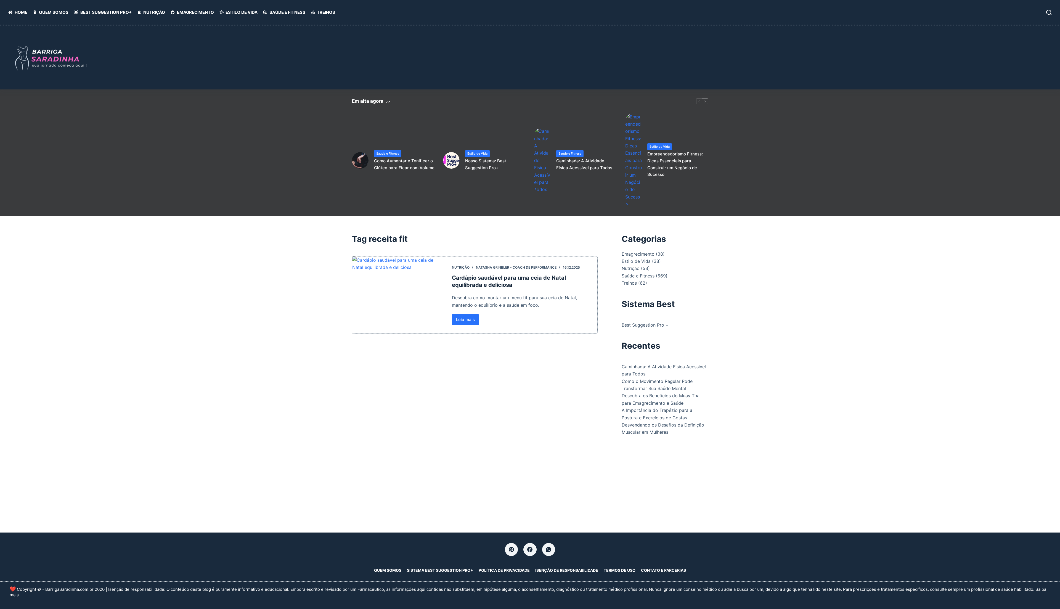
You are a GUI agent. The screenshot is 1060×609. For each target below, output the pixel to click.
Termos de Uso (619, 570)
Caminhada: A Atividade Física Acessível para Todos (584, 164)
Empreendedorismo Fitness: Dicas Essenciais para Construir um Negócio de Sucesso (675, 164)
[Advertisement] (761, 60)
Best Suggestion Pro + (645, 325)
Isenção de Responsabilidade (566, 570)
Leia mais (467, 321)
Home (21, 12)
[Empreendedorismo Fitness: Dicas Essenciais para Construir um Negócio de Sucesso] (633, 160)
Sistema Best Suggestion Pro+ (440, 570)
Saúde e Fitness (287, 12)
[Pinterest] (511, 549)
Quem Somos (53, 12)
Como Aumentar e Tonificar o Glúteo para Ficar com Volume (404, 164)
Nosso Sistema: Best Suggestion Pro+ (485, 164)
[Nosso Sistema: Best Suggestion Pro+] (451, 160)
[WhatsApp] (548, 549)
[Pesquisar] (1049, 12)
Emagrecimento (195, 12)
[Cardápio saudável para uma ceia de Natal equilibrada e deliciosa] (398, 295)
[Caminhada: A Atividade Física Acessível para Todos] (542, 160)
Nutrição (154, 12)
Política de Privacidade (504, 570)
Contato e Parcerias (663, 570)
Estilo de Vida (242, 12)
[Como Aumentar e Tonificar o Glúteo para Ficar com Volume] (360, 160)
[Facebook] (530, 549)
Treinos (326, 12)
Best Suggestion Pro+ (106, 12)
